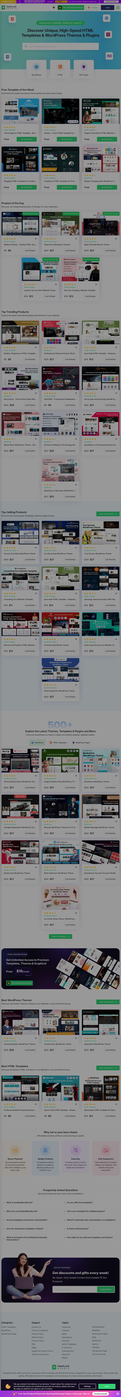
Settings (87, 1386)
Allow (107, 1386)
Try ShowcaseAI (100, 1394)
